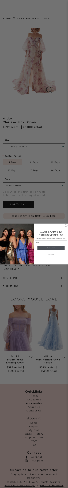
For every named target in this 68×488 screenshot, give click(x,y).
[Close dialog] (66, 225)
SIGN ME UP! (51, 248)
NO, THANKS (51, 254)
